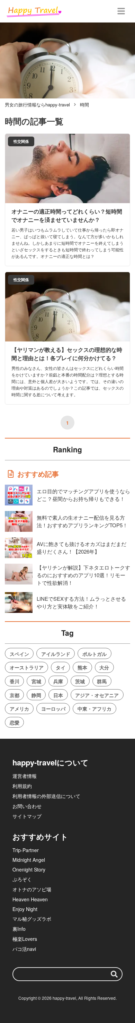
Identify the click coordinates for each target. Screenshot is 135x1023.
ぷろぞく (22, 879)
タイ (60, 667)
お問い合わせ (27, 806)
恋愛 (14, 722)
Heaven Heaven (30, 899)
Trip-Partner (25, 850)
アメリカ (19, 708)
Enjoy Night (24, 908)
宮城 (36, 681)
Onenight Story (28, 869)
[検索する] (114, 974)
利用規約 (22, 785)
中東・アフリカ (94, 708)
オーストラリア (27, 667)
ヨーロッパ (53, 708)
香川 (14, 681)
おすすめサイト (40, 836)
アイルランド (55, 653)
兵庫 (58, 681)
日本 (58, 695)
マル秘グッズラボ (31, 918)
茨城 (80, 681)
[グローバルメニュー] (121, 11)
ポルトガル (94, 653)
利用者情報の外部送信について (46, 795)
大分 (104, 667)
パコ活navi (24, 948)
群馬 (102, 681)
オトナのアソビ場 (31, 889)
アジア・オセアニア (97, 695)
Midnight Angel (28, 859)
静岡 (36, 695)
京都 (14, 695)
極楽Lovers (24, 938)
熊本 (82, 667)
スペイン (19, 653)
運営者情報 (24, 775)
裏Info (19, 928)
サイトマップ (27, 816)
